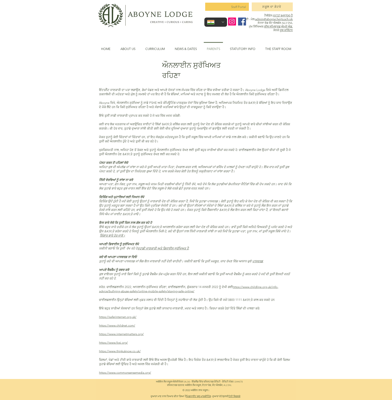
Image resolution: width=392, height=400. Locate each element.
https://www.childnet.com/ (117, 325)
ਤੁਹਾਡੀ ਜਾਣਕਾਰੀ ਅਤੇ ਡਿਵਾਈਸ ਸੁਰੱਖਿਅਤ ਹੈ (163, 248)
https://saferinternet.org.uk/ (117, 317)
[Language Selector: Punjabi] (215, 22)
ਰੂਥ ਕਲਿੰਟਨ (286, 30)
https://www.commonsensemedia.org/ (125, 373)
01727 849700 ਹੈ (283, 16)
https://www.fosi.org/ (113, 343)
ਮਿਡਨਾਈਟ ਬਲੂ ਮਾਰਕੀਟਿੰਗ (198, 396)
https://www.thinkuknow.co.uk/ (120, 351)
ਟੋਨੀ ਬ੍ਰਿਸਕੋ (234, 396)
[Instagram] (232, 21)
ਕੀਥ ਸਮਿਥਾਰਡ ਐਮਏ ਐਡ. (278, 27)
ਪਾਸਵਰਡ (257, 261)
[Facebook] (242, 21)
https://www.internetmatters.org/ (121, 334)
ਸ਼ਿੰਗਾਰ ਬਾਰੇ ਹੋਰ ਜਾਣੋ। (112, 235)
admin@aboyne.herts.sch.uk (274, 19)
